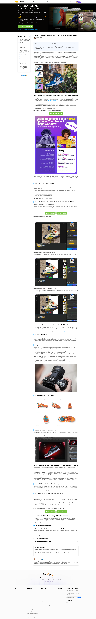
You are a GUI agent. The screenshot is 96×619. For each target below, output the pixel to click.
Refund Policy (66, 617)
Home (35, 566)
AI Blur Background (45, 596)
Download (72, 1)
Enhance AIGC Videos (19, 603)
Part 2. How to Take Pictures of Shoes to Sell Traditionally (24, 51)
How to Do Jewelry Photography (62, 552)
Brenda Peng (39, 37)
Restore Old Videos (19, 598)
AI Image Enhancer (37, 1)
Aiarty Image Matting (51, 100)
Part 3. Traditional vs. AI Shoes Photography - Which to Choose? (23, 67)
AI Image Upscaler (31, 592)
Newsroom (58, 596)
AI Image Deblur (30, 596)
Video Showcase (18, 607)
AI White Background (45, 598)
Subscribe (78, 597)
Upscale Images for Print (32, 609)
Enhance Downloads (31, 603)
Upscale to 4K (18, 605)
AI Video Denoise (18, 594)
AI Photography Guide (41, 566)
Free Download (50, 213)
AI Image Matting (57, 1)
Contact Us (58, 592)
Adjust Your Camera (23, 56)
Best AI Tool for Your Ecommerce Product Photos (66, 549)
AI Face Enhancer (30, 598)
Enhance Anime (18, 601)
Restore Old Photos (31, 607)
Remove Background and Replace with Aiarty (34, 17)
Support (65, 1)
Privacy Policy (61, 617)
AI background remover (44, 46)
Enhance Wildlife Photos (32, 605)
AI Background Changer (46, 594)
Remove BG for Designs (46, 603)
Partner (57, 594)
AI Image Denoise (30, 594)
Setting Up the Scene (23, 54)
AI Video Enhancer (47, 1)
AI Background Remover (46, 592)
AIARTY (22, 1)
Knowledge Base (59, 601)
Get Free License (23, 26)
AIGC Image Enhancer (31, 611)
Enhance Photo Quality (32, 601)
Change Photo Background (46, 605)
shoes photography (63, 331)
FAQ (20, 70)
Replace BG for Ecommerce (46, 601)
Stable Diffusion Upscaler (32, 613)
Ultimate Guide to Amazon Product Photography (45, 549)
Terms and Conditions (54, 617)
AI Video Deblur (18, 596)
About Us (58, 590)
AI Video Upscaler (18, 592)
